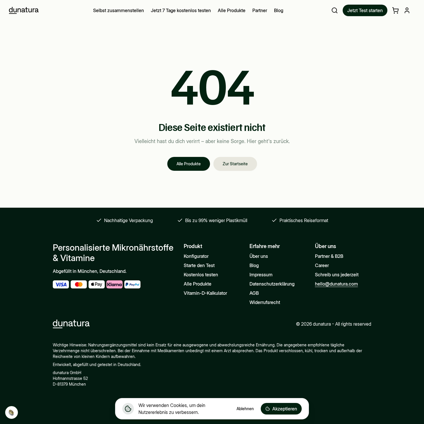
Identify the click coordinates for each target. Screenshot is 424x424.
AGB (254, 293)
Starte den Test (199, 265)
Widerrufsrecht (264, 302)
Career (322, 265)
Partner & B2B (329, 256)
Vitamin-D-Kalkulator (205, 293)
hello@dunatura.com (336, 284)
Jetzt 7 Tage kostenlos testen (181, 10)
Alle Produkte (231, 10)
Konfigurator (196, 256)
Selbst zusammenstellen (118, 10)
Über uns (258, 256)
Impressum (261, 274)
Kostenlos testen (201, 274)
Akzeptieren (284, 409)
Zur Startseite (235, 163)
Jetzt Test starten (365, 10)
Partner (259, 10)
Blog (278, 10)
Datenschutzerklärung (271, 284)
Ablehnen (245, 408)
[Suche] (334, 10)
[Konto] (407, 10)
